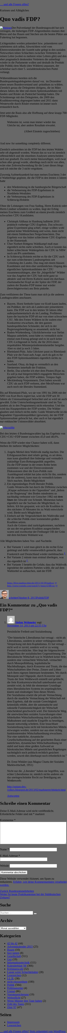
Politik (40, 597)
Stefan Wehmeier (25, 622)
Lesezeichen (14, 975)
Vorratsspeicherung (18, 994)
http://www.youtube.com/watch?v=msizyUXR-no (31, 586)
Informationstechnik (18, 962)
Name (4, 849)
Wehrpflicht (13, 997)
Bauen (10, 949)
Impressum (13, 1022)
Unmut (11, 991)
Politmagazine (15, 988)
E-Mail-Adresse (10, 855)
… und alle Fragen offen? (14, 4)
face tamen (13, 952)
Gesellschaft (14, 956)
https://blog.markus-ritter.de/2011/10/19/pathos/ (30, 583)
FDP (46, 597)
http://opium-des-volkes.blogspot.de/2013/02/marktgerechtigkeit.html (36, 788)
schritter (13, 597)
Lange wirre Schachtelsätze (22, 972)
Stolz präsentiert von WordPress (48, 1031)
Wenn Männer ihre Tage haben (24, 1000)
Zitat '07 (11, 1007)
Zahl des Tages (15, 1004)
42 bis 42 (12, 943)
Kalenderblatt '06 (16, 965)
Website (4, 865)
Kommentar (8, 820)
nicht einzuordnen (17, 981)
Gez (9, 959)
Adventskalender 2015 (20, 946)
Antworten (13, 795)
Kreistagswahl (15, 968)
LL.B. (10, 978)
